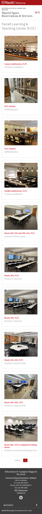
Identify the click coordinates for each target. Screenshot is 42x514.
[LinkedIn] (21, 497)
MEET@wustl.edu (21, 490)
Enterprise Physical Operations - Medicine (21, 478)
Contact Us (21, 493)
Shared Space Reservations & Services (17, 15)
